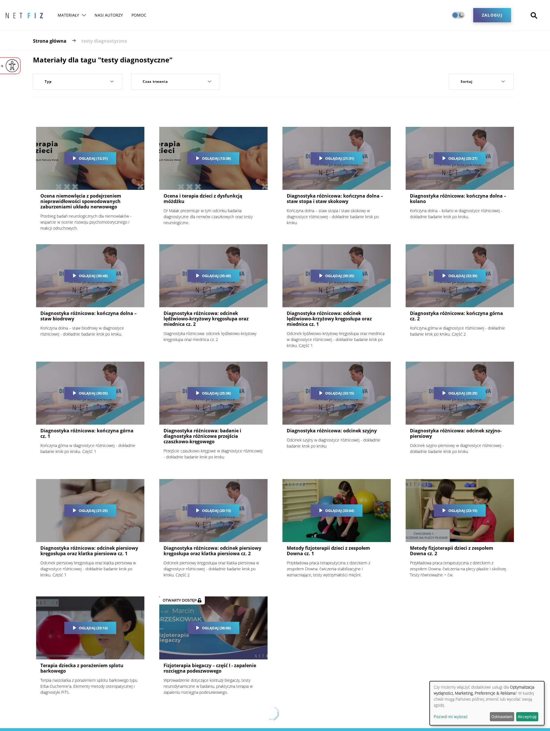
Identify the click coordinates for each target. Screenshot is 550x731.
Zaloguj (492, 15)
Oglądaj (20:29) (462, 393)
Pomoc (138, 15)
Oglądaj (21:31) (339, 158)
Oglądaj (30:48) (93, 275)
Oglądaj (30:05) (93, 393)
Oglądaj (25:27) (462, 158)
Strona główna (49, 41)
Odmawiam (501, 716)
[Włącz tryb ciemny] (458, 15)
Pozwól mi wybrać (451, 716)
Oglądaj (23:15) (462, 510)
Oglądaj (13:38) (216, 158)
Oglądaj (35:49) (216, 275)
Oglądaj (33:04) (339, 510)
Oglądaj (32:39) (462, 275)
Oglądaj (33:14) (93, 627)
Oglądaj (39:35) (339, 275)
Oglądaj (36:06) (216, 627)
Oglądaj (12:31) (93, 158)
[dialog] (487, 703)
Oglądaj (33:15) (339, 393)
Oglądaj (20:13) (216, 510)
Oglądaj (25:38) (216, 393)
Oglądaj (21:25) (93, 510)
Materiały (68, 15)
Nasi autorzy (109, 15)
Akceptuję (527, 716)
